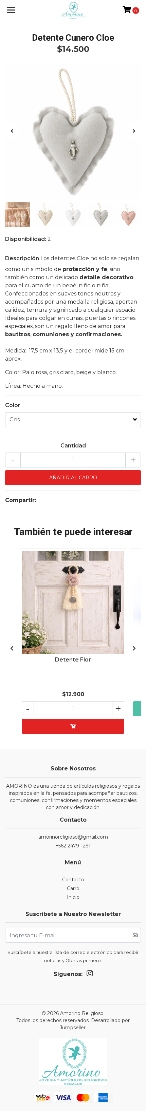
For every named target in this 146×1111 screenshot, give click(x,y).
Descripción (22, 258)
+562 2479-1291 (73, 846)
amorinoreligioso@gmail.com (73, 837)
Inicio (73, 897)
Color (12, 405)
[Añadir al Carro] (73, 726)
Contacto (73, 880)
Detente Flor (73, 659)
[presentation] (12, 131)
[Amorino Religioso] (73, 10)
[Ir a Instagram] (90, 975)
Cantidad (73, 445)
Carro (73, 888)
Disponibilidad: (25, 239)
